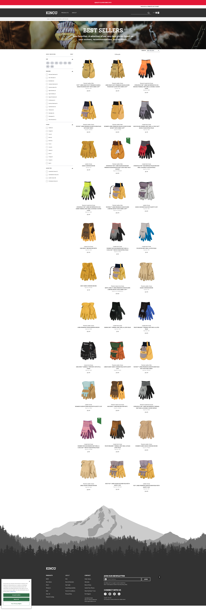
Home (48, 19)
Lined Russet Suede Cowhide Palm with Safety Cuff (117, 367)
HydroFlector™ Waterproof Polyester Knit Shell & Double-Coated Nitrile (146, 166)
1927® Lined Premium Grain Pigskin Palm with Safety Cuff (146, 486)
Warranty (87, 582)
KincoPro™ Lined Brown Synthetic (117, 406)
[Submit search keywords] (148, 12)
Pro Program (88, 594)
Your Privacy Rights (16, 603)
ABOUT (67, 575)
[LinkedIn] (119, 594)
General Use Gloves (88, 246)
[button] (143, 6)
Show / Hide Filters (50, 54)
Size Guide (67, 585)
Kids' (47, 591)
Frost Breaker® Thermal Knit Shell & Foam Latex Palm (117, 446)
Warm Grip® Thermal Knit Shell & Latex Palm (117, 327)
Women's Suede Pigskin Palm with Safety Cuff (88, 406)
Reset (71, 54)
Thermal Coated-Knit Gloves (146, 83)
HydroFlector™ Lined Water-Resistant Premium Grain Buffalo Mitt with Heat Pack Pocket (117, 167)
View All (48, 594)
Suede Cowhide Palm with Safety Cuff (146, 207)
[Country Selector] (159, 2)
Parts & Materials (69, 582)
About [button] (74, 13)
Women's (48, 588)
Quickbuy (88, 78)
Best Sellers (49, 582)
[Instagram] (110, 594)
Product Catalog (50, 597)
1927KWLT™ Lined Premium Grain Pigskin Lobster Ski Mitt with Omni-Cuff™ (117, 207)
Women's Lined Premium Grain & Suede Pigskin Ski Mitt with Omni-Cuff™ (117, 127)
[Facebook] (105, 594)
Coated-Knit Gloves (146, 124)
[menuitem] (65, 13)
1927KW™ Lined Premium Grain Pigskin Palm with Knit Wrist (88, 127)
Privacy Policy (68, 594)
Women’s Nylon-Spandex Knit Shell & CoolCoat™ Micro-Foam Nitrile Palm (117, 249)
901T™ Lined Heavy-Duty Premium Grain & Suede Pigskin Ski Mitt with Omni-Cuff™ (88, 85)
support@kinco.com (91, 601)
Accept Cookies (16, 595)
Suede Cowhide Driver (88, 166)
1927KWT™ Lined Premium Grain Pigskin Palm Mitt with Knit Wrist (146, 367)
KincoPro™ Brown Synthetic (88, 248)
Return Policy (88, 585)
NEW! (47, 579)
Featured (59, 19)
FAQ (66, 579)
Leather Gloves (88, 164)
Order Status (88, 579)
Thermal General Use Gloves (117, 286)
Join (146, 579)
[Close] (29, 581)
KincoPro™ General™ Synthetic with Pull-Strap (88, 367)
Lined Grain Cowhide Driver (88, 485)
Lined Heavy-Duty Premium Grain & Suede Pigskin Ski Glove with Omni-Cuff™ (117, 85)
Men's (47, 585)
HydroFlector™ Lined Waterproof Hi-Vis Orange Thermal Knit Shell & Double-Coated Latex (146, 86)
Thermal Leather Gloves (117, 83)
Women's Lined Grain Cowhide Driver (146, 446)
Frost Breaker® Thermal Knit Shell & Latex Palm (146, 328)
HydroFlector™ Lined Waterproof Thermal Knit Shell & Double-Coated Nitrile (146, 407)
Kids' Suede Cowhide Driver (88, 286)
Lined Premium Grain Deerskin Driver (88, 327)
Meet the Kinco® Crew (90, 591)
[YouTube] (114, 594)
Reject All (16, 599)
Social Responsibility (70, 588)
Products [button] (65, 13)
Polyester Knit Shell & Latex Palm (146, 248)
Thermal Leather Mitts (88, 83)
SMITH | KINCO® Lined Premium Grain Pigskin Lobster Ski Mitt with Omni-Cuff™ (117, 288)
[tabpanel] (103, 273)
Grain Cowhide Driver (146, 288)
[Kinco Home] (52, 13)
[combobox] (141, 12)
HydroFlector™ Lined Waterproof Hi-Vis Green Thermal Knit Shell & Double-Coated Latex (88, 208)
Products (53, 19)
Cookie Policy (13, 591)
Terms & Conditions (70, 591)
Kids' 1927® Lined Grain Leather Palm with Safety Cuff (117, 484)
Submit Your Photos (89, 588)
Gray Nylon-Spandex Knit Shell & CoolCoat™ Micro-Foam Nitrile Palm (146, 127)
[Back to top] (158, 576)
